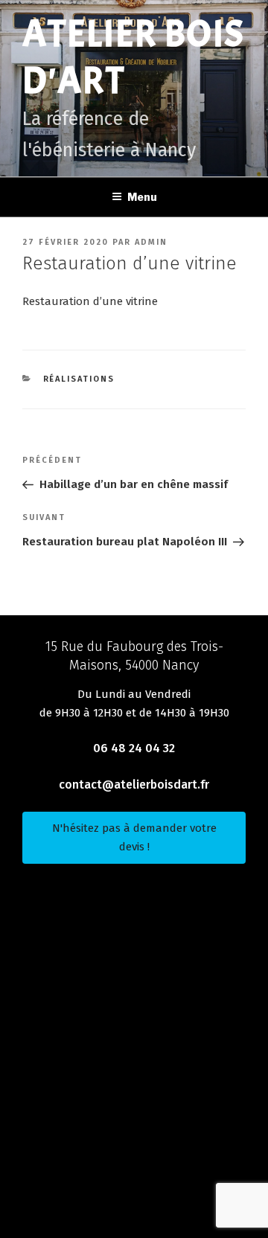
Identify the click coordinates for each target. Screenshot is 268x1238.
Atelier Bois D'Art (133, 57)
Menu (142, 196)
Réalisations (79, 379)
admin (151, 242)
